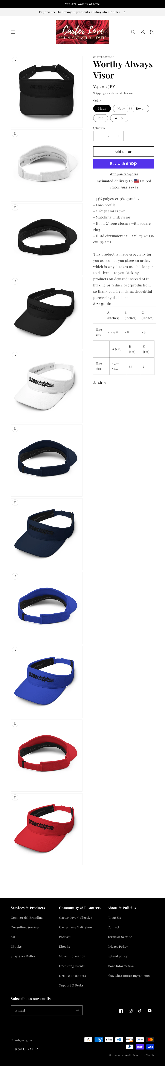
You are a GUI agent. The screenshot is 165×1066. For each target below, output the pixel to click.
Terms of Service (120, 937)
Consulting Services (25, 927)
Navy (121, 108)
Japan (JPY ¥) (24, 1049)
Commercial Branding (27, 917)
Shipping (99, 93)
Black (102, 108)
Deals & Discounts (72, 976)
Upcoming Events (71, 966)
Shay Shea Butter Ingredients (129, 976)
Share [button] (102, 383)
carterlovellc (125, 1055)
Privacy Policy (118, 946)
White (119, 118)
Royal (140, 108)
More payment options (124, 174)
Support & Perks (71, 985)
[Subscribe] (77, 1010)
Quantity (99, 127)
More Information (72, 956)
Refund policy (118, 956)
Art (13, 937)
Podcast (64, 937)
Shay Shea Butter (23, 956)
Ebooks (16, 946)
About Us (114, 917)
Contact (113, 927)
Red (101, 118)
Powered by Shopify (143, 1055)
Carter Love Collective (75, 917)
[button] (13, 32)
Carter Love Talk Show (76, 927)
